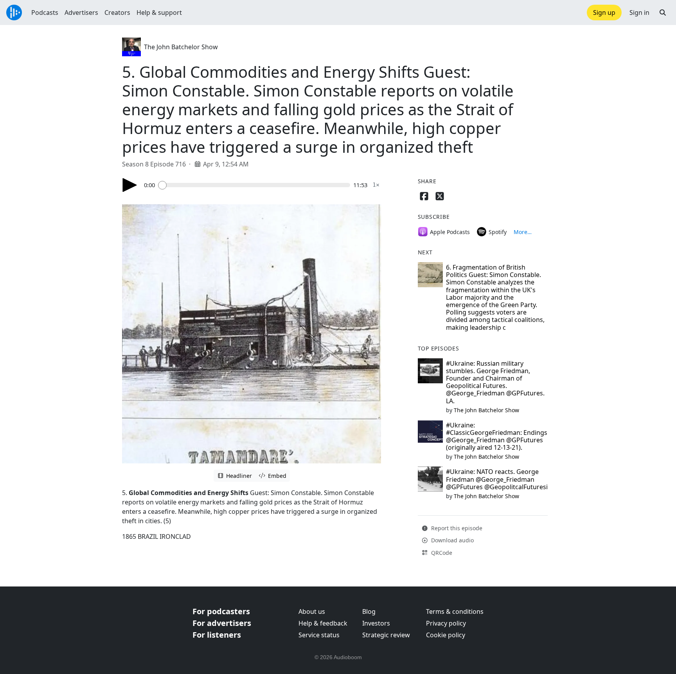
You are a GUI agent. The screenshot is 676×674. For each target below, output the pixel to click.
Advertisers (81, 12)
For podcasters (221, 611)
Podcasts (44, 12)
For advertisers (221, 623)
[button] (663, 12)
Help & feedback (322, 623)
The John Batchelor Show (181, 47)
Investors (376, 623)
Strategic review (386, 635)
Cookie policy (445, 635)
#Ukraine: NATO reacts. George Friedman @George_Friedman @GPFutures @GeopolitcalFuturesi (497, 479)
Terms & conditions (455, 611)
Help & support (159, 12)
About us (311, 611)
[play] (130, 185)
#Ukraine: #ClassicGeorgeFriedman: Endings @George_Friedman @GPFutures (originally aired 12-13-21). (496, 436)
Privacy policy (446, 623)
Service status (319, 635)
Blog (369, 611)
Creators (117, 12)
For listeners (216, 634)
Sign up (604, 12)
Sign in (639, 12)
